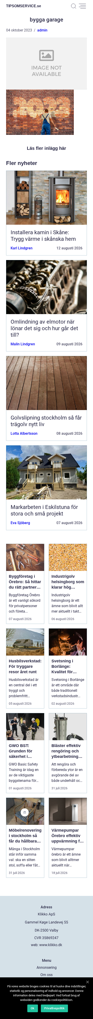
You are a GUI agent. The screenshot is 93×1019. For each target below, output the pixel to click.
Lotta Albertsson (24, 433)
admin (42, 30)
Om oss (46, 975)
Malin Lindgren (23, 344)
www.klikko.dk (50, 945)
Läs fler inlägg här (46, 148)
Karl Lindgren (22, 248)
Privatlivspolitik (54, 1008)
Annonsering (47, 967)
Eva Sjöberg (20, 523)
